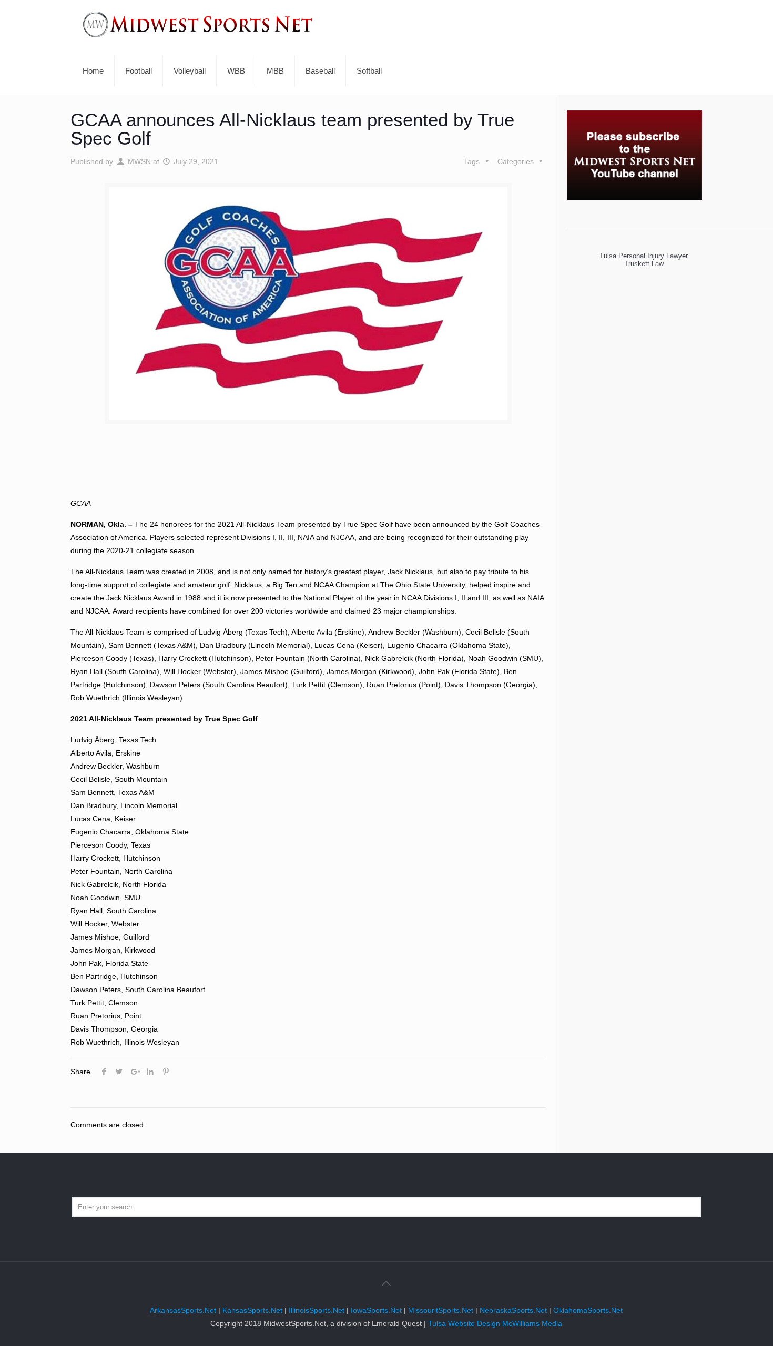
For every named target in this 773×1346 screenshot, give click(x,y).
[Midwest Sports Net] (198, 23)
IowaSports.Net (376, 1310)
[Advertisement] (308, 469)
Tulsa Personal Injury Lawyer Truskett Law (637, 260)
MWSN (139, 161)
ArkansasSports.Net (183, 1310)
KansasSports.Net (252, 1310)
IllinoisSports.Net (316, 1310)
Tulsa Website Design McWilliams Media (495, 1323)
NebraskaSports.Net (513, 1310)
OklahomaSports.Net (588, 1310)
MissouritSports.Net (440, 1310)
